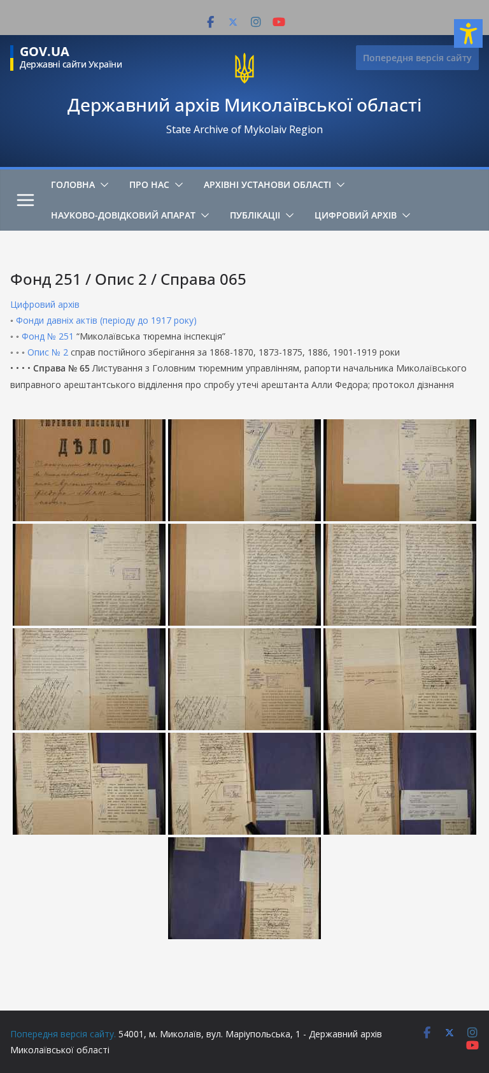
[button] (102, 185)
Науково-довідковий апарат (123, 215)
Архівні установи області (267, 184)
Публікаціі (255, 215)
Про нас (149, 184)
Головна (73, 184)
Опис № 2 (47, 352)
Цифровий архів (356, 215)
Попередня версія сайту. (63, 1034)
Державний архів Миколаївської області (244, 104)
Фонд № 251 (48, 336)
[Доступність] (468, 33)
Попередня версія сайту (417, 58)
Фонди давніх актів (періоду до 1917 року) (106, 320)
